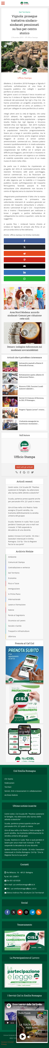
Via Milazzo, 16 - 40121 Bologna (19, 872)
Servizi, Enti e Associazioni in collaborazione (23, 791)
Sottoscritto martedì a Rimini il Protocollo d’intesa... (31, 364)
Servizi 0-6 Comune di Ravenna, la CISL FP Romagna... (31, 399)
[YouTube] (20, 912)
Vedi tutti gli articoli (24, 467)
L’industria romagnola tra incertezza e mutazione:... (29, 422)
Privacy (4, 1044)
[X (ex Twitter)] (13, 912)
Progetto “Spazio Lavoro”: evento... (32, 409)
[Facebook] (7, 912)
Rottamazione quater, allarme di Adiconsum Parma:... (31, 376)
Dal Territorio (24, 12)
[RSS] (39, 912)
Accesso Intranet (7, 1042)
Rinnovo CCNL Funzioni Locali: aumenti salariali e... (31, 387)
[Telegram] (32, 912)
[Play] (8, 1023)
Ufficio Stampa (32, 37)
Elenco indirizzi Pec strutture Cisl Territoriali (25, 892)
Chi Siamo (9, 779)
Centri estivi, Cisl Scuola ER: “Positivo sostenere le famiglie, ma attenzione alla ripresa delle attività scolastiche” (23, 490)
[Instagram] (26, 912)
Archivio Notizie (11, 795)
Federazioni (9, 783)
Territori (8, 787)
